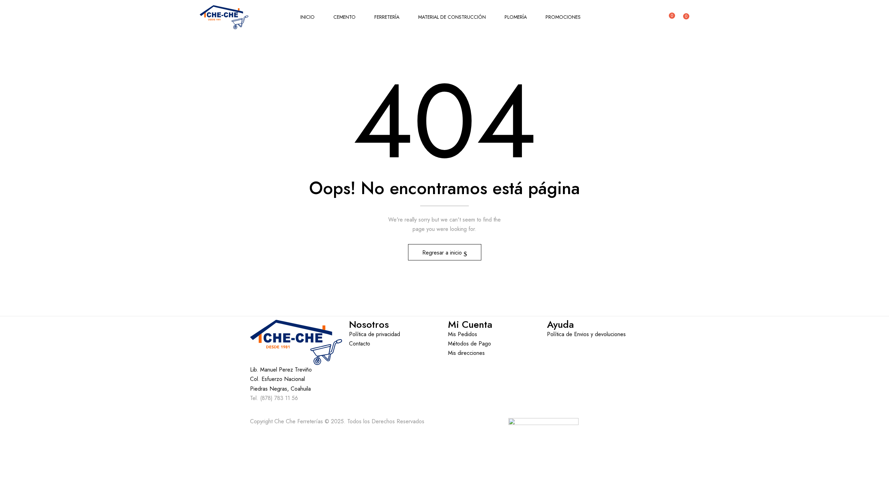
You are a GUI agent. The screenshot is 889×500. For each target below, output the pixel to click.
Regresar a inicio (443, 253)
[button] (684, 17)
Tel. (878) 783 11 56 (274, 398)
